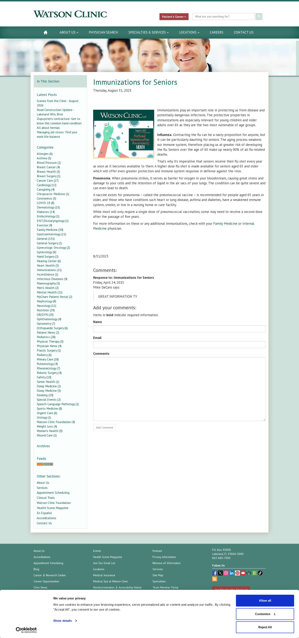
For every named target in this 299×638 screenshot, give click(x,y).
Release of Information (167, 563)
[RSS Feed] (60, 464)
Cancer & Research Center (50, 575)
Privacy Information (164, 557)
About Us (68, 32)
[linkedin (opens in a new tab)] (232, 573)
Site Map (158, 575)
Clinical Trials (46, 498)
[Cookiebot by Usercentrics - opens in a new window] (26, 630)
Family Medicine (225, 223)
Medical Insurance (104, 575)
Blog (36, 569)
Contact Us (243, 32)
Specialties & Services (148, 32)
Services (42, 488)
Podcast (157, 551)
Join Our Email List (104, 563)
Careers (216, 32)
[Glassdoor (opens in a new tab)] (255, 573)
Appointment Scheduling (53, 492)
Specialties (159, 581)
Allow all (265, 600)
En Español (44, 513)
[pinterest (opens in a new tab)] (238, 573)
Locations (188, 32)
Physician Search (103, 32)
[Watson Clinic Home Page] (45, 32)
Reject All (265, 627)
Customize (262, 614)
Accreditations (46, 518)
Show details (62, 620)
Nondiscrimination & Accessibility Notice (117, 587)
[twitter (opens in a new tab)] (221, 573)
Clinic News (40, 587)
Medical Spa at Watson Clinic (110, 581)
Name (97, 322)
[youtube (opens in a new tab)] (243, 573)
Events (97, 551)
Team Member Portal (165, 587)
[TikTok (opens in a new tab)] (260, 573)
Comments (101, 353)
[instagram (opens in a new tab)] (226, 573)
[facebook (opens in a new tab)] (215, 573)
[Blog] (214, 579)
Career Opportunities (46, 581)
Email (97, 337)
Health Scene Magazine (52, 508)
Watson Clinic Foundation (54, 503)
